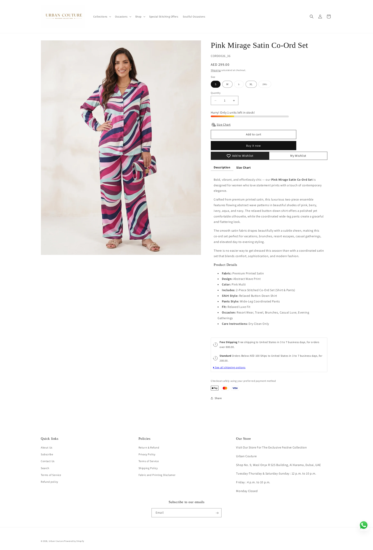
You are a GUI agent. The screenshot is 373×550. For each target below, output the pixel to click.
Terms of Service (51, 475)
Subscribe (47, 454)
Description (222, 167)
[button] (102, 16)
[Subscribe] (217, 513)
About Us (46, 447)
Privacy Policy (147, 454)
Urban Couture (56, 541)
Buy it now (253, 145)
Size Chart (243, 168)
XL (251, 84)
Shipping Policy (148, 468)
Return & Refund (149, 447)
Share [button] (218, 398)
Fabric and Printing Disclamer (157, 475)
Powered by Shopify (74, 541)
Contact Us (48, 461)
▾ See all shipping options (229, 367)
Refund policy (49, 482)
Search (45, 468)
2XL (266, 85)
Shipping (216, 70)
